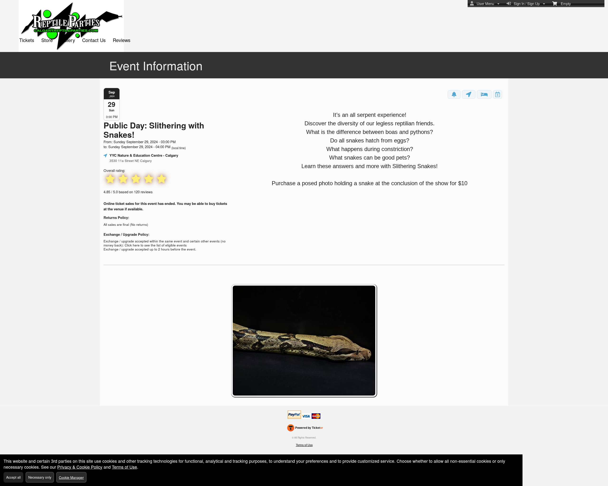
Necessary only (39, 477)
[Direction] (468, 94)
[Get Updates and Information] (454, 94)
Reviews (121, 40)
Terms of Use (304, 445)
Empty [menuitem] (564, 3)
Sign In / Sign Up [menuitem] (526, 3)
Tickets (26, 40)
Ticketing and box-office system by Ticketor (305, 428)
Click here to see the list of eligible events (156, 245)
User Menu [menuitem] (484, 3)
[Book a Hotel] (484, 94)
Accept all (13, 477)
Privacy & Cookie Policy (79, 467)
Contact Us (94, 40)
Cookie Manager (71, 477)
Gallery (67, 40)
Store (47, 40)
